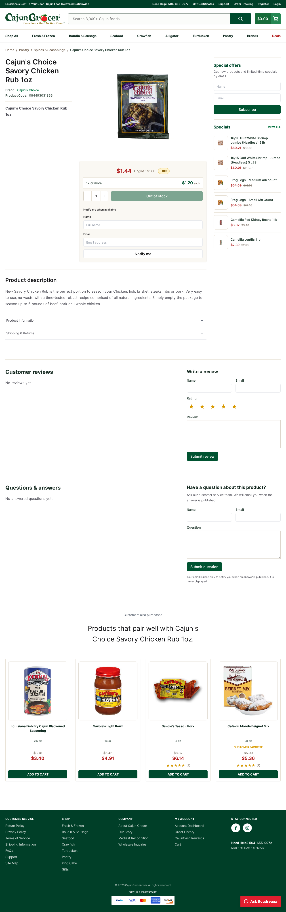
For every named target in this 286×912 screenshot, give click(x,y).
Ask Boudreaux (263, 901)
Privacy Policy (15, 832)
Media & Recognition (133, 838)
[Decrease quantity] (88, 196)
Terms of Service (17, 838)
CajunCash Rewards (189, 838)
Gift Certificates (203, 4)
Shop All (11, 36)
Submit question (204, 567)
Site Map (11, 863)
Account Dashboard (189, 825)
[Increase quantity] (105, 196)
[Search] (240, 18)
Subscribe (247, 109)
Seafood (116, 36)
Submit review (202, 456)
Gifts (65, 869)
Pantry (228, 36)
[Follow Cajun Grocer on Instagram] (247, 827)
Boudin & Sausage (83, 36)
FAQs (9, 850)
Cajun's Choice (28, 90)
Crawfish (144, 36)
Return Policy (15, 825)
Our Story (125, 832)
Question (194, 527)
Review (192, 417)
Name (87, 216)
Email (86, 234)
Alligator (172, 36)
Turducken (201, 36)
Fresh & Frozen (43, 36)
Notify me (143, 254)
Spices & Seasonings (49, 50)
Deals (276, 36)
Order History (184, 832)
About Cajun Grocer (132, 825)
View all (274, 127)
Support (224, 4)
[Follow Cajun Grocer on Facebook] (235, 827)
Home (9, 50)
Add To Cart (37, 774)
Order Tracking (243, 4)
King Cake (69, 863)
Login (277, 4)
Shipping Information (20, 844)
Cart (178, 844)
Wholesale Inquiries (132, 844)
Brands (252, 36)
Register (263, 4)
